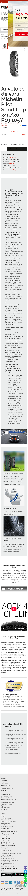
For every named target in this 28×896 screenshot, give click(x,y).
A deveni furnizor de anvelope (8, 821)
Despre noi (3, 811)
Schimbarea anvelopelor (7, 796)
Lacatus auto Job (5, 836)
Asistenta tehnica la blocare (7, 801)
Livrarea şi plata (5, 840)
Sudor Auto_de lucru (6, 855)
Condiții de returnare (6, 818)
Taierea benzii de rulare (6, 797)
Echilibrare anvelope (6, 807)
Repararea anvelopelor (6, 806)
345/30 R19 (12, 157)
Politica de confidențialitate (7, 820)
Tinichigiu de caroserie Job (7, 858)
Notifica (24, 134)
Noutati (3, 813)
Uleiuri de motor (5, 783)
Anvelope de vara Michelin (6, 123)
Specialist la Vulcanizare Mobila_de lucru (11, 853)
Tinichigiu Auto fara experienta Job (9, 860)
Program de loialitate (6, 850)
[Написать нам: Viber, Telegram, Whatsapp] (25, 885)
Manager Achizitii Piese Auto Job (9, 852)
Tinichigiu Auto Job (5, 828)
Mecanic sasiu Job (5, 861)
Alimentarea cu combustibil (7, 802)
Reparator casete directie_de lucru (9, 833)
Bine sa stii (3, 848)
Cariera (3, 12)
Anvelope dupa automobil (7, 843)
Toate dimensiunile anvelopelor (8, 845)
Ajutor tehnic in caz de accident (8, 799)
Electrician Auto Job (6, 829)
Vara (11, 167)
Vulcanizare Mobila (5, 792)
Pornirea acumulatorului (7, 804)
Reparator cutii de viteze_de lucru (9, 831)
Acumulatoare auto (5, 785)
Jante (2, 782)
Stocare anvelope (5, 794)
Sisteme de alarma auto (7, 788)
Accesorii (3, 3)
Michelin (11, 163)
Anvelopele (4, 780)
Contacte (3, 816)
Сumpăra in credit (5, 842)
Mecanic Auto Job (5, 824)
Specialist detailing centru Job (8, 857)
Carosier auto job (5, 834)
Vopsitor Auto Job (5, 823)
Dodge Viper (16, 170)
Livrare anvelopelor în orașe (7, 847)
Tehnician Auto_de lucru (7, 826)
